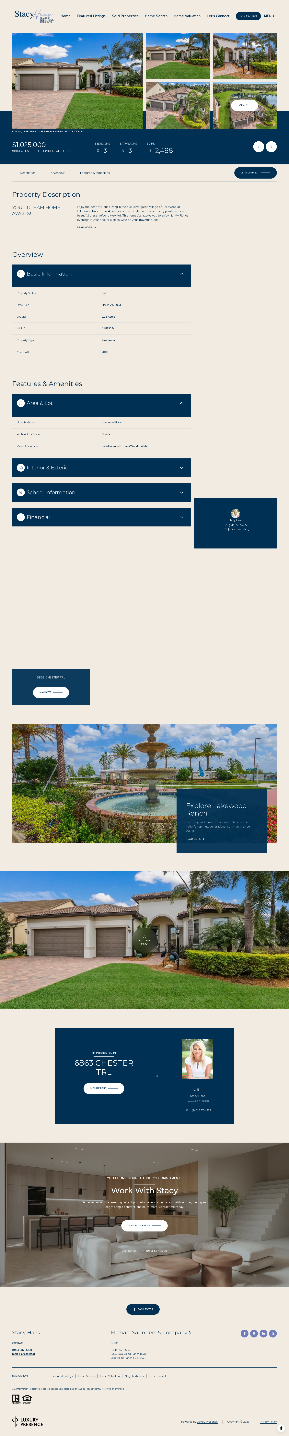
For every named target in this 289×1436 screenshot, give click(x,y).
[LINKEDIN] (263, 1333)
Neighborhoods (134, 1376)
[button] (255, 173)
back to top (145, 1309)
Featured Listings (91, 16)
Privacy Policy (268, 1422)
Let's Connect (218, 16)
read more (193, 839)
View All (244, 105)
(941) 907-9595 (120, 1350)
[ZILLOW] (273, 1333)
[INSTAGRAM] (254, 1333)
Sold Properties (125, 16)
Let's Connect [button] (157, 1376)
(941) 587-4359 (248, 16)
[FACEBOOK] (245, 1333)
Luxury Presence (207, 1422)
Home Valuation (187, 16)
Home (66, 16)
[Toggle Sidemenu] (269, 16)
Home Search (156, 16)
